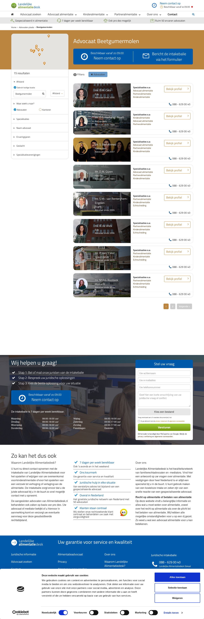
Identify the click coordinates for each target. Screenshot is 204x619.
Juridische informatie (23, 554)
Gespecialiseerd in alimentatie (31, 20)
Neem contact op (170, 3)
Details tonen (171, 612)
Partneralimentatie (125, 14)
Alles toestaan (177, 577)
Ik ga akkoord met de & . (163, 421)
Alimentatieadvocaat (70, 554)
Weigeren (177, 598)
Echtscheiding (139, 205)
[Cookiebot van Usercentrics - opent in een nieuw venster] (21, 612)
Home (13, 27)
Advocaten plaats (26, 27)
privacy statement (161, 421)
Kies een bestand (164, 412)
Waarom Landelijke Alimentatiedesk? (116, 563)
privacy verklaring (145, 436)
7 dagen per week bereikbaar (77, 20)
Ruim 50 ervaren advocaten (170, 20)
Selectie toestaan (177, 587)
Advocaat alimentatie (60, 14)
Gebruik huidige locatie (26, 87)
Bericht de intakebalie (169, 56)
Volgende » (184, 306)
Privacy (62, 561)
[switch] (93, 612)
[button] (44, 63)
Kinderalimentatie (94, 14)
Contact (172, 14)
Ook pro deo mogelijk (119, 20)
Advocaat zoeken (30, 14)
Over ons (152, 14)
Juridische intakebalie (164, 555)
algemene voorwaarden (177, 421)
